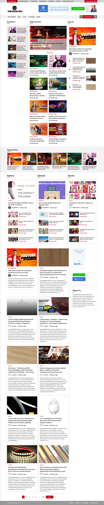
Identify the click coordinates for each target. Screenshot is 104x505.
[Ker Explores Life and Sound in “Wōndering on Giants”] (12, 65)
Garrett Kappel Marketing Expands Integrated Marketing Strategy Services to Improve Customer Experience (79, 68)
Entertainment (12, 17)
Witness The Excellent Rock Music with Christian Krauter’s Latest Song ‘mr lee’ (22, 75)
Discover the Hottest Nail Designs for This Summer (25, 214)
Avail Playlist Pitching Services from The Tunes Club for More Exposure (38, 72)
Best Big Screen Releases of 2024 (86, 222)
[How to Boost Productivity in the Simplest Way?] (52, 190)
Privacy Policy (93, 503)
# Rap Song (51, 1)
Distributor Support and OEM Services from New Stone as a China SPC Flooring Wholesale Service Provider (78, 60)
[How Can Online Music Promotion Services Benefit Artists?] (39, 106)
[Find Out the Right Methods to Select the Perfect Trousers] (21, 190)
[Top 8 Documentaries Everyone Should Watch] (74, 214)
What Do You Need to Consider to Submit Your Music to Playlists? (57, 95)
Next (95, 159)
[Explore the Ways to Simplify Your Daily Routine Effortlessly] (43, 214)
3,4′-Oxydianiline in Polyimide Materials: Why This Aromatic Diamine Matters (51, 420)
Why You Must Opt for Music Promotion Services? (47, 45)
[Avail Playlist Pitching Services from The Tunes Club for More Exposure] (39, 61)
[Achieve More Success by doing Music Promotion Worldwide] (58, 106)
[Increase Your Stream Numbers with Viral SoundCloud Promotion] (29, 159)
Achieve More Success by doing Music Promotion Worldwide (57, 117)
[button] (81, 16)
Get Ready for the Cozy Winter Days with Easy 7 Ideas (26, 238)
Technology (31, 17)
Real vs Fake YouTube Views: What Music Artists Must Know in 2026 (21, 49)
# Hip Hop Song (42, 1)
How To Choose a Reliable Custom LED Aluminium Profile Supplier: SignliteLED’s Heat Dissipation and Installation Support (53, 469)
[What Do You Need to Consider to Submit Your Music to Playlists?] (58, 84)
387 (43, 497)
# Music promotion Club (68, 1)
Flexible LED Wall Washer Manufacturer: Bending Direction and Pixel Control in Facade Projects (21, 469)
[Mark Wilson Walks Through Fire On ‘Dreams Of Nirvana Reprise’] (12, 56)
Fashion (10, 176)
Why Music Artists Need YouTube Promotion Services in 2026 (80, 50)
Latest (24, 17)
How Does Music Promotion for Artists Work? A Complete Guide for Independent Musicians (38, 95)
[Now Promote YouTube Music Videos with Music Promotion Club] (44, 159)
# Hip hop (58, 1)
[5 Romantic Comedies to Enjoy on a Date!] (82, 190)
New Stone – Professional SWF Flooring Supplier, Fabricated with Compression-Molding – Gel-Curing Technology (79, 86)
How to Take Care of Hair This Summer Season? (56, 222)
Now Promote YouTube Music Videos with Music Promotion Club (43, 168)
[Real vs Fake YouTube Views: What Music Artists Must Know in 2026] (12, 47)
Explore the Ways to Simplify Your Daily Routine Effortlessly (56, 214)
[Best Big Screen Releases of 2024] (74, 223)
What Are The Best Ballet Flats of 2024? (26, 222)
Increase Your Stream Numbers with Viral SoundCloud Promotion (28, 168)
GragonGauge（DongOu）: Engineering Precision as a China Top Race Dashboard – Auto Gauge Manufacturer (79, 77)
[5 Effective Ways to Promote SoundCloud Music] (39, 129)
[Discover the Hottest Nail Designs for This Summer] (13, 214)
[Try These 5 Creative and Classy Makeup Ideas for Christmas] (13, 231)
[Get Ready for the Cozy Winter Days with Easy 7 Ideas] (13, 239)
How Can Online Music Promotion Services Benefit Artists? (38, 117)
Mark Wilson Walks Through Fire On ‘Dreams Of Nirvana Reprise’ (22, 58)
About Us (71, 503)
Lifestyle (41, 176)
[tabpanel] (48, 38)
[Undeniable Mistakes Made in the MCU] (74, 231)
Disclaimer (85, 503)
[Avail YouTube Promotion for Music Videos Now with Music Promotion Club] (58, 129)
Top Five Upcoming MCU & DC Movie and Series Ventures (87, 238)
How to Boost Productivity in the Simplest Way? (50, 204)
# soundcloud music (23, 1)
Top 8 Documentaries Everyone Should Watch (87, 214)
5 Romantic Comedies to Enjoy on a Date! (81, 204)
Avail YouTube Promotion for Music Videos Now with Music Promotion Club (57, 140)
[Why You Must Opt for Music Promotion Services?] (48, 38)
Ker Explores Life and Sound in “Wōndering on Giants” (21, 66)
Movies (71, 176)
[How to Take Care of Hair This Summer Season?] (43, 223)
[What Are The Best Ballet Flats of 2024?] (13, 223)
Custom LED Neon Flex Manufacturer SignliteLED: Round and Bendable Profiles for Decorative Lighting (21, 420)
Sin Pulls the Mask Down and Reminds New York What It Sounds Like (21, 31)
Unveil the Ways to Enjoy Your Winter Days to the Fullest (56, 230)
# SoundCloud (34, 1)
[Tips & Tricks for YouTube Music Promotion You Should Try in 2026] (12, 39)
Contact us (78, 503)
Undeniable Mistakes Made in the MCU (87, 230)
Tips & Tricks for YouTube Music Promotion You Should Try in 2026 (21, 40)
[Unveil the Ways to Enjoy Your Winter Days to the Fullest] (43, 231)
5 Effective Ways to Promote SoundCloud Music (37, 140)
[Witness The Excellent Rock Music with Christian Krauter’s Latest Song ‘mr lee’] (12, 74)
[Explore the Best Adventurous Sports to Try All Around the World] (43, 239)
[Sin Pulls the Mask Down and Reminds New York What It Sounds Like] (12, 30)
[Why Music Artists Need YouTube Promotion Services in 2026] (82, 36)
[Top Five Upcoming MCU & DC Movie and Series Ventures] (74, 239)
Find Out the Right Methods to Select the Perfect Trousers (20, 204)
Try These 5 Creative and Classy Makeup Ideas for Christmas (27, 230)
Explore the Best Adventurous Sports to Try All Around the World (56, 238)
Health (38, 17)
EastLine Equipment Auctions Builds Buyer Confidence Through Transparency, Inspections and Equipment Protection (53, 370)
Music (19, 17)
